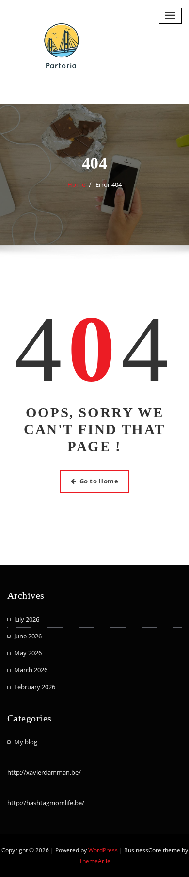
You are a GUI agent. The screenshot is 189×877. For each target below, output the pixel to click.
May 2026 (28, 653)
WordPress (103, 850)
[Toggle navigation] (170, 16)
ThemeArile (94, 861)
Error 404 (108, 184)
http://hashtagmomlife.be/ (45, 802)
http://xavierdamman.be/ (44, 772)
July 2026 (26, 619)
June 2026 (28, 636)
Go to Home (99, 481)
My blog (25, 741)
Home (76, 184)
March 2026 (30, 669)
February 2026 (34, 686)
